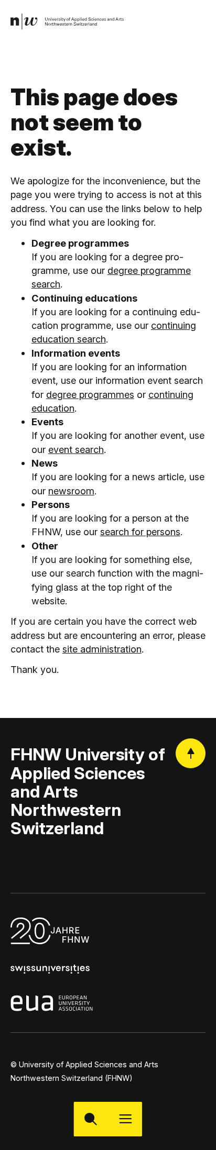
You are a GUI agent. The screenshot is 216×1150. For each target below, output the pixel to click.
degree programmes (90, 394)
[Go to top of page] (191, 753)
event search (76, 449)
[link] (67, 22)
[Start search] (91, 1119)
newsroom (71, 490)
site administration (102, 649)
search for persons (140, 531)
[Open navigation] (125, 1119)
